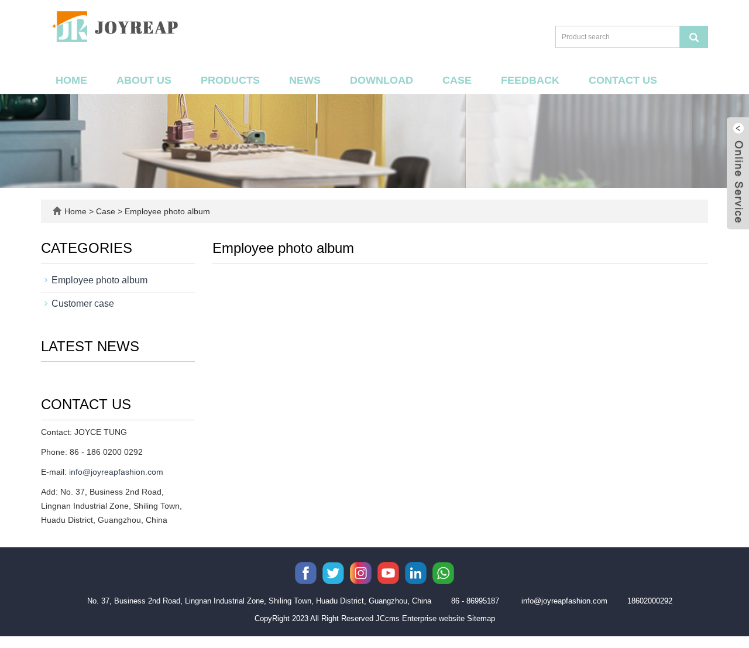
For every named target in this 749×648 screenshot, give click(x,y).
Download (381, 80)
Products (230, 80)
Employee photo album (166, 211)
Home (71, 80)
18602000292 (649, 600)
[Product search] (694, 37)
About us (143, 80)
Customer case (82, 303)
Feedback (530, 80)
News (305, 80)
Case (457, 80)
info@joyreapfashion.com (116, 471)
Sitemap (481, 618)
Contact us (623, 80)
